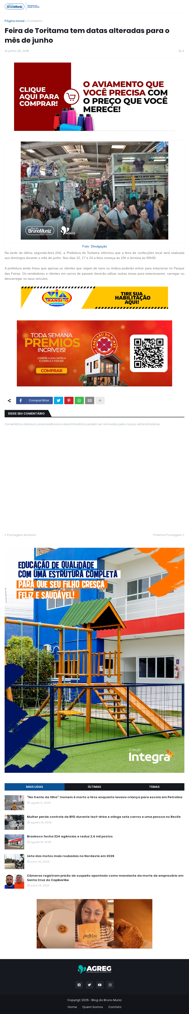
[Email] (89, 400)
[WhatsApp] (79, 400)
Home (72, 1007)
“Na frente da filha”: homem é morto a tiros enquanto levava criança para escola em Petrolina (104, 797)
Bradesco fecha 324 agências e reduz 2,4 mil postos (70, 836)
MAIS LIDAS (34, 787)
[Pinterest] (69, 400)
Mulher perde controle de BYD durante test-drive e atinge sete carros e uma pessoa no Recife (104, 817)
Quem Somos (92, 1007)
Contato (114, 1007)
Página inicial (14, 21)
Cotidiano (34, 21)
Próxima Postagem (167, 535)
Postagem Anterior (21, 535)
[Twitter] (58, 400)
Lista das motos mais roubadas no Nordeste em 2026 (70, 856)
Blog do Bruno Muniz (107, 1000)
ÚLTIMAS (94, 787)
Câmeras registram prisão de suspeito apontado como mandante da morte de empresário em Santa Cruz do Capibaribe (105, 878)
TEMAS (154, 787)
